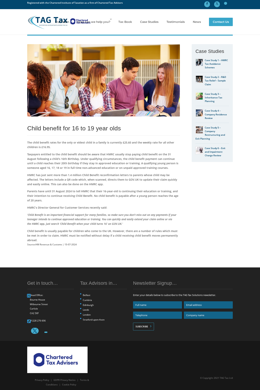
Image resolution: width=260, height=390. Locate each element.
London (87, 314)
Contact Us (221, 22)
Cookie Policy (69, 384)
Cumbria (87, 300)
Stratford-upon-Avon (93, 319)
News (197, 22)
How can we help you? (93, 22)
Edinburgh (88, 305)
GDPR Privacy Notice (64, 380)
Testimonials (176, 22)
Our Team (62, 22)
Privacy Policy (42, 380)
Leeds (86, 309)
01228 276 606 (38, 320)
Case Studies (149, 22)
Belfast (86, 295)
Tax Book (125, 22)
